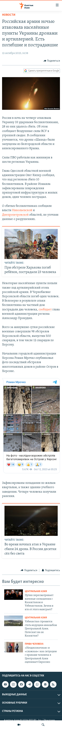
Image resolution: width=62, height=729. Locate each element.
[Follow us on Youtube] (5, 684)
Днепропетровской (15, 214)
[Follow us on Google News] (45, 684)
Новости (8, 15)
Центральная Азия (36, 591)
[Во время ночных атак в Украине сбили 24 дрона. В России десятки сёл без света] (31, 521)
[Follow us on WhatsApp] (37, 684)
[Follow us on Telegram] (29, 684)
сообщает (45, 309)
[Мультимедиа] (19, 724)
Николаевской (22, 210)
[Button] (52, 61)
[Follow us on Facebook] (21, 684)
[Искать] (43, 724)
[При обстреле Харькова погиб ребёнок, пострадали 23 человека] (31, 244)
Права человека (34, 644)
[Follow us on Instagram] (13, 684)
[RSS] (53, 684)
